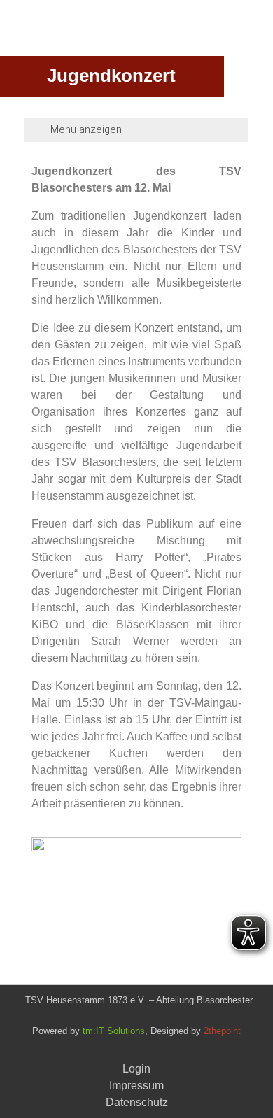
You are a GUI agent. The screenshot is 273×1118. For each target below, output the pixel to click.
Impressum (136, 1085)
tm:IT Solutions (114, 1031)
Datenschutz (137, 1102)
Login (136, 1069)
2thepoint (222, 1031)
